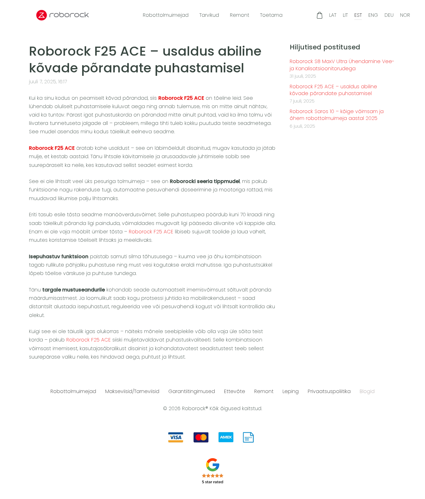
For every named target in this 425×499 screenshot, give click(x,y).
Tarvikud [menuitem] (209, 15)
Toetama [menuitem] (271, 15)
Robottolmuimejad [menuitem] (166, 15)
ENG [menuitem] (373, 15)
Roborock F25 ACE (181, 98)
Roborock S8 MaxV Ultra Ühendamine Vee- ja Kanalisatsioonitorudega (342, 65)
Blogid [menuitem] (367, 391)
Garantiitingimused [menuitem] (191, 391)
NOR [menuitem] (405, 15)
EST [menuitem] (358, 15)
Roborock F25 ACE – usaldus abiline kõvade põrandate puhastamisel (333, 90)
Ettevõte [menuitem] (234, 391)
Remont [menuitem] (239, 15)
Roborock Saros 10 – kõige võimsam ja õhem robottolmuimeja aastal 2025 (337, 115)
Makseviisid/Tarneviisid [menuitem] (132, 391)
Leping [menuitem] (291, 391)
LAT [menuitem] (332, 15)
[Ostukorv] (320, 15)
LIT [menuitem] (345, 15)
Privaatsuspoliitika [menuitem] (329, 391)
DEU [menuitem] (389, 15)
